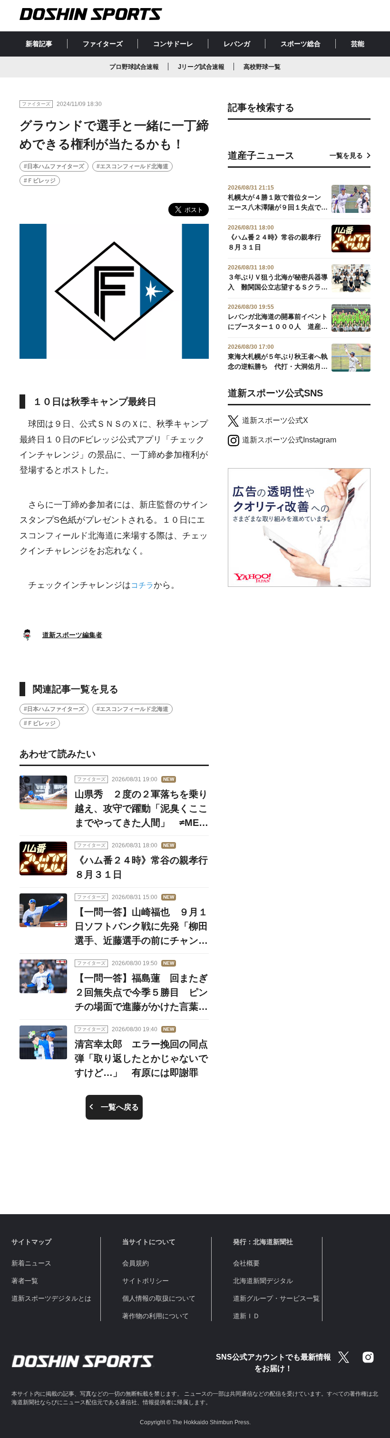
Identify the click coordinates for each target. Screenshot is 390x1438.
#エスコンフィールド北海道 (132, 166)
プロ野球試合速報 (134, 66)
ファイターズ (103, 44)
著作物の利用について (155, 1316)
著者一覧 (24, 1281)
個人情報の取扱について (158, 1298)
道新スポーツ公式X (275, 420)
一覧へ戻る (120, 1107)
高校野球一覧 (262, 66)
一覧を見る (346, 155)
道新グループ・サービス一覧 (276, 1298)
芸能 (357, 44)
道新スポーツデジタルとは (51, 1298)
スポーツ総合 (301, 44)
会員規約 (135, 1263)
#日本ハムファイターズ (54, 166)
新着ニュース (31, 1263)
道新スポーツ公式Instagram (289, 440)
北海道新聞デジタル (263, 1281)
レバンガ (237, 44)
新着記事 (39, 44)
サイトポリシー (145, 1281)
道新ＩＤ (246, 1316)
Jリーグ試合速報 (201, 66)
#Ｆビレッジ (40, 180)
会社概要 (246, 1263)
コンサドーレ (173, 44)
